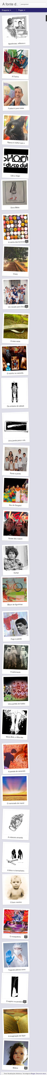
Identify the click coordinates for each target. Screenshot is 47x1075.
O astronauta (15, 671)
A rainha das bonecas (16, 241)
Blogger (33, 1073)
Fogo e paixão (16, 638)
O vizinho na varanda (15, 373)
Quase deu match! (15, 538)
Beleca (15, 1067)
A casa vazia (15, 341)
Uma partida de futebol (17, 703)
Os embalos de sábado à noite (18, 406)
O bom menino (16, 902)
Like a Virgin (15, 175)
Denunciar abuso (41, 1073)
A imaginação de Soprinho (18, 1035)
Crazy (15, 274)
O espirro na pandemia (15, 1001)
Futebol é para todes (16, 108)
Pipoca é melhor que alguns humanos (21, 143)
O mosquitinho (15, 936)
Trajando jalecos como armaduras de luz (23, 969)
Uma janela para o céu (17, 440)
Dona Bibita (14, 207)
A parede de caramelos (17, 771)
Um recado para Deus (16, 306)
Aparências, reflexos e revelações (21, 43)
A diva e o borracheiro (15, 870)
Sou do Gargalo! (15, 505)
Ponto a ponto (15, 473)
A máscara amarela (15, 837)
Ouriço (16, 572)
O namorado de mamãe (16, 803)
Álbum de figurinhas (15, 604)
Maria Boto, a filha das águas (17, 737)
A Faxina (15, 76)
